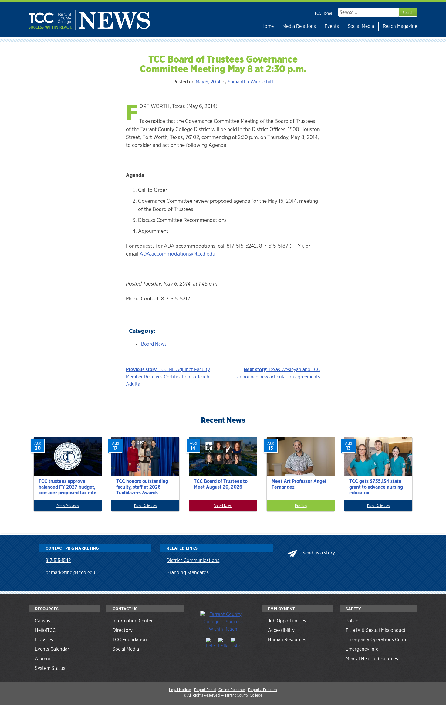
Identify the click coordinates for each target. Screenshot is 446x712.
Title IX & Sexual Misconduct (376, 630)
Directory (123, 630)
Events (332, 26)
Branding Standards (188, 572)
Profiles (301, 505)
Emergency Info (362, 649)
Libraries (44, 639)
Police (352, 621)
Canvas (42, 621)
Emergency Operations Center (377, 639)
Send (307, 553)
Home (267, 26)
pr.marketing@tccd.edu (70, 572)
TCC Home (323, 13)
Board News (154, 344)
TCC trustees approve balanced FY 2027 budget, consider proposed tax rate (67, 487)
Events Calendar (52, 649)
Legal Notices (180, 689)
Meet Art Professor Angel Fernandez (299, 484)
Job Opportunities (287, 621)
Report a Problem (262, 689)
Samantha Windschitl (250, 82)
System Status (50, 668)
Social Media (361, 26)
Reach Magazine (400, 26)
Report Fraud (205, 689)
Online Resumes (231, 689)
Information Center (133, 621)
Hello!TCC (45, 630)
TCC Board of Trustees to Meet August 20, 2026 (221, 484)
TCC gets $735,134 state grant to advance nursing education (376, 487)
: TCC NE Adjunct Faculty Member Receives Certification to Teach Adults (168, 376)
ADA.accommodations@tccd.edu (177, 253)
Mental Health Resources (372, 659)
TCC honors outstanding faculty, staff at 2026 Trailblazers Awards (142, 487)
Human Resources (287, 639)
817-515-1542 (58, 560)
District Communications (193, 560)
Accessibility (281, 630)
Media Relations (299, 26)
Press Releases (67, 505)
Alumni (42, 659)
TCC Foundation (130, 639)
